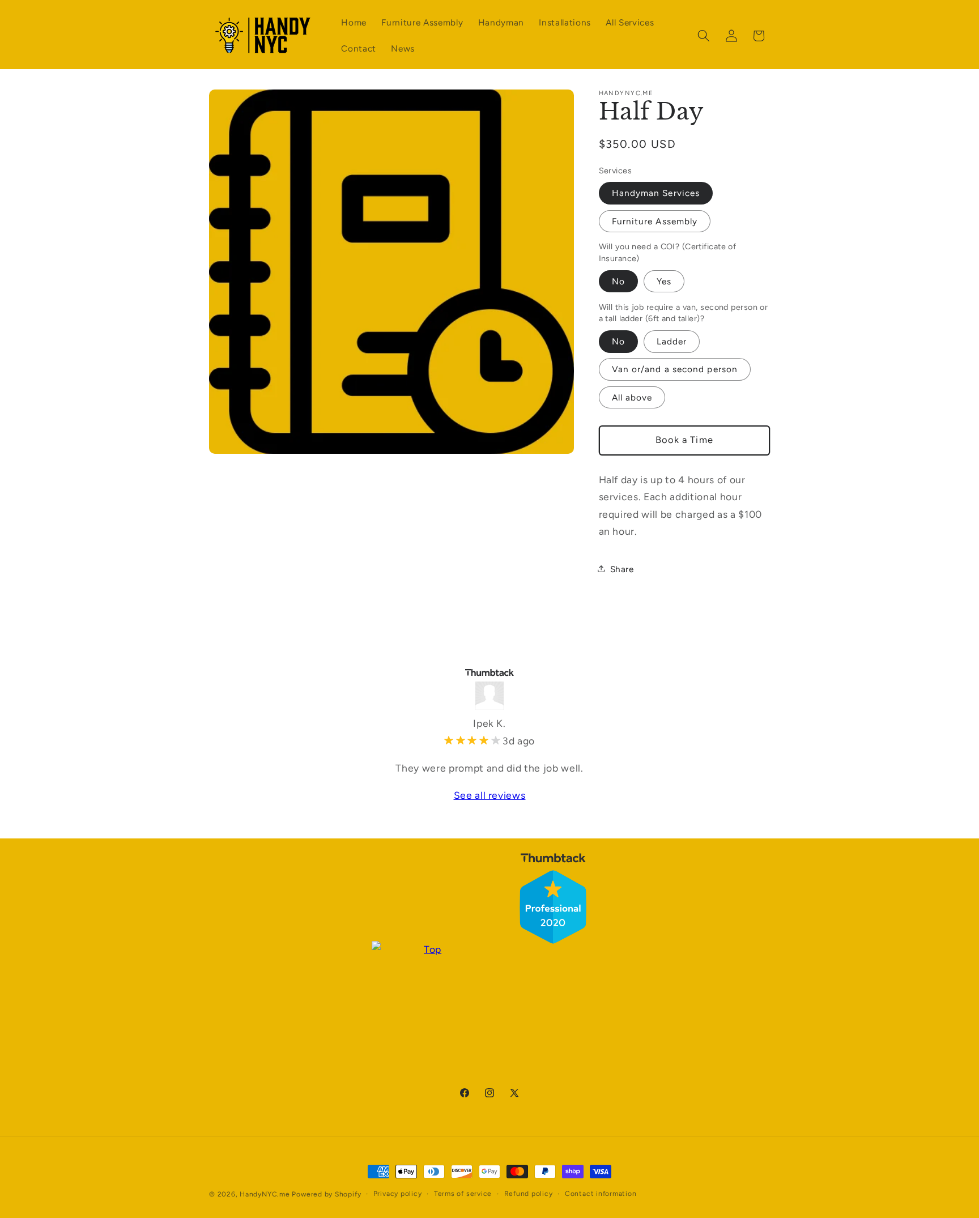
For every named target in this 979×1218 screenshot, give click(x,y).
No (618, 280)
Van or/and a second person (675, 368)
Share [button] (622, 568)
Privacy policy (397, 1194)
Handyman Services (656, 192)
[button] (703, 35)
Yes (664, 280)
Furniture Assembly (655, 220)
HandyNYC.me (265, 1194)
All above (632, 396)
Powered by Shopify (326, 1194)
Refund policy (528, 1194)
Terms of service (463, 1194)
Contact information (601, 1194)
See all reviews (490, 795)
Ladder (672, 340)
